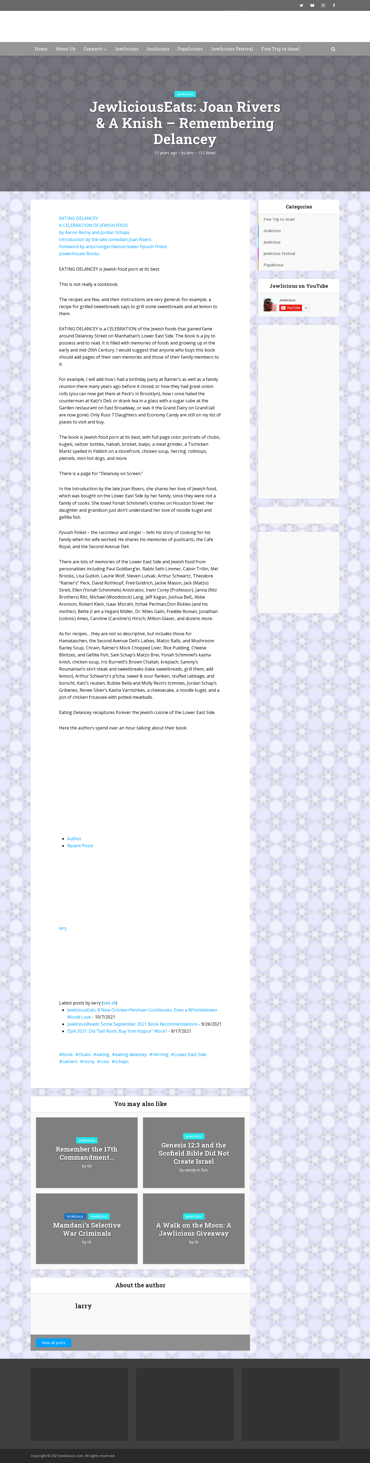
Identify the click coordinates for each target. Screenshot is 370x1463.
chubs (85, 1054)
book (67, 1054)
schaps (122, 1061)
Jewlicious (126, 49)
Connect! (92, 49)
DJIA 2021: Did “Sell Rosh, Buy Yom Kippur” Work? (117, 1031)
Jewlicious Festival (232, 49)
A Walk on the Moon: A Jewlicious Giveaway (194, 1229)
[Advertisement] (299, 411)
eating (102, 1054)
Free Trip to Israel (280, 49)
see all (109, 1003)
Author (74, 839)
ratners (69, 1061)
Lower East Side (190, 1054)
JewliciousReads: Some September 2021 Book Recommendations (132, 1024)
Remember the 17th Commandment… (87, 1153)
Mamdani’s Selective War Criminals (87, 1229)
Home (41, 49)
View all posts (54, 1342)
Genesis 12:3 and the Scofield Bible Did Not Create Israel (194, 1153)
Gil (89, 1166)
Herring (160, 1054)
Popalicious (190, 49)
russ (104, 1061)
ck (89, 1242)
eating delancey (131, 1054)
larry (190, 152)
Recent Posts (80, 846)
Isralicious (158, 49)
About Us (65, 49)
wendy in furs (196, 1170)
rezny (89, 1061)
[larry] (93, 891)
